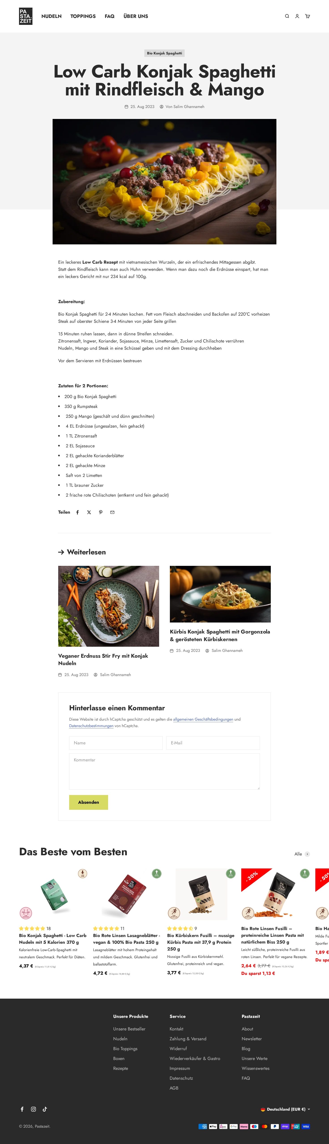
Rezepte (120, 1068)
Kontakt (176, 1029)
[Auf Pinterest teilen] (100, 512)
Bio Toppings (125, 1048)
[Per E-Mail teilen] (112, 512)
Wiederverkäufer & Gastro (195, 1058)
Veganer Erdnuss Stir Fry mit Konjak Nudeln (103, 659)
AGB (174, 1088)
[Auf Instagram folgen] (33, 1109)
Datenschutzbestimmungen (91, 726)
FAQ (110, 16)
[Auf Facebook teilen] (77, 512)
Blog (246, 1048)
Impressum (180, 1068)
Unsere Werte (254, 1058)
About (247, 1029)
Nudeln (51, 16)
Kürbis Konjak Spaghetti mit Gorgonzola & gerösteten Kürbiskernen (220, 635)
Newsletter (252, 1039)
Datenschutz (181, 1078)
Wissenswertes (255, 1068)
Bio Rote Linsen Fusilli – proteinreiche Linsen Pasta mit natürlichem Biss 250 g (272, 935)
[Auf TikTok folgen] (45, 1109)
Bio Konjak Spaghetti (164, 53)
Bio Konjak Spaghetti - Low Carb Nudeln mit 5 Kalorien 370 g (52, 939)
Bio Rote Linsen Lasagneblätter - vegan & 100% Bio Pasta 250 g (126, 939)
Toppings (83, 16)
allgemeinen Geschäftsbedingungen (203, 719)
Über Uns (136, 16)
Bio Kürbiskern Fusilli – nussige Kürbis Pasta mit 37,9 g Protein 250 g (200, 942)
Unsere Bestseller (129, 1029)
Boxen (119, 1058)
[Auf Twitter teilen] (89, 512)
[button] (32, 928)
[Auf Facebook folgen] (22, 1109)
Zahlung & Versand (188, 1039)
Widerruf (178, 1048)
